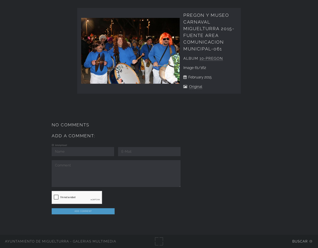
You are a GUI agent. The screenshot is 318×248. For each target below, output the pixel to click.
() (60, 145)
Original (195, 87)
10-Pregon (211, 58)
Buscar (300, 241)
